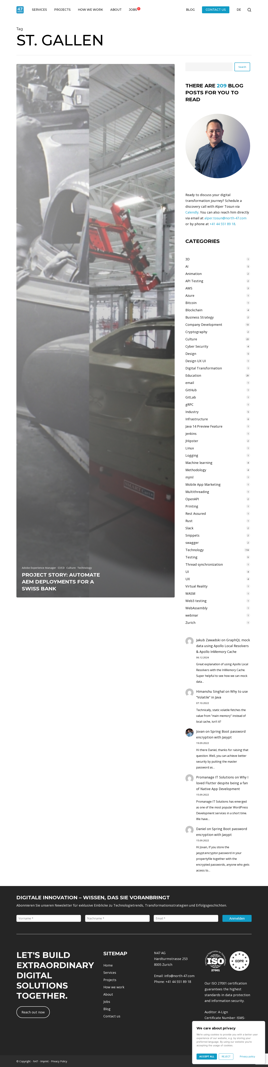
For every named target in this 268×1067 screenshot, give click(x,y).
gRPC (189, 404)
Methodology (195, 470)
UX (187, 579)
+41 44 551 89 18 (222, 224)
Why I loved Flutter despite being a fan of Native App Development (222, 783)
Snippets (192, 535)
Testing (191, 557)
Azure (189, 295)
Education (193, 375)
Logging (191, 455)
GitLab (190, 397)
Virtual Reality (196, 586)
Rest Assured (195, 513)
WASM (190, 593)
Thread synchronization (204, 564)
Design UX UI (195, 361)
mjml (189, 477)
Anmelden (237, 918)
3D (187, 259)
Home (108, 965)
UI (187, 571)
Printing (191, 506)
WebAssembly (196, 608)
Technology (84, 567)
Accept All (206, 1056)
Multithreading (197, 492)
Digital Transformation (203, 368)
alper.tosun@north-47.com (225, 218)
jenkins (191, 433)
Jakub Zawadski (208, 640)
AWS (188, 288)
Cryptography (196, 332)
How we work (113, 987)
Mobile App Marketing (203, 484)
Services (109, 972)
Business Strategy (199, 317)
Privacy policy (247, 1056)
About (108, 994)
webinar (191, 615)
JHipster (191, 441)
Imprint (44, 1061)
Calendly (192, 212)
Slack (189, 528)
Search (242, 67)
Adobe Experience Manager (39, 567)
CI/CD (61, 567)
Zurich (190, 622)
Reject (226, 1056)
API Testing (194, 281)
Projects (109, 980)
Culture (71, 567)
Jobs (106, 1001)
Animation (193, 273)
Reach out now (33, 1012)
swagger (192, 542)
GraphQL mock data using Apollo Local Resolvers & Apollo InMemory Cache (223, 646)
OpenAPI (192, 499)
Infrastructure (196, 419)
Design (190, 353)
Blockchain (193, 310)
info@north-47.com (179, 976)
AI (186, 266)
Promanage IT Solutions (215, 777)
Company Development (203, 324)
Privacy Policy (59, 1061)
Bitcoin (191, 303)
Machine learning (198, 462)
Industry (192, 412)
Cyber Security (196, 346)
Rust (189, 521)
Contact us (111, 1016)
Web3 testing (196, 601)
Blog (106, 1009)
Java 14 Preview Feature (203, 426)
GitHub (191, 390)
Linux (189, 448)
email (189, 383)
